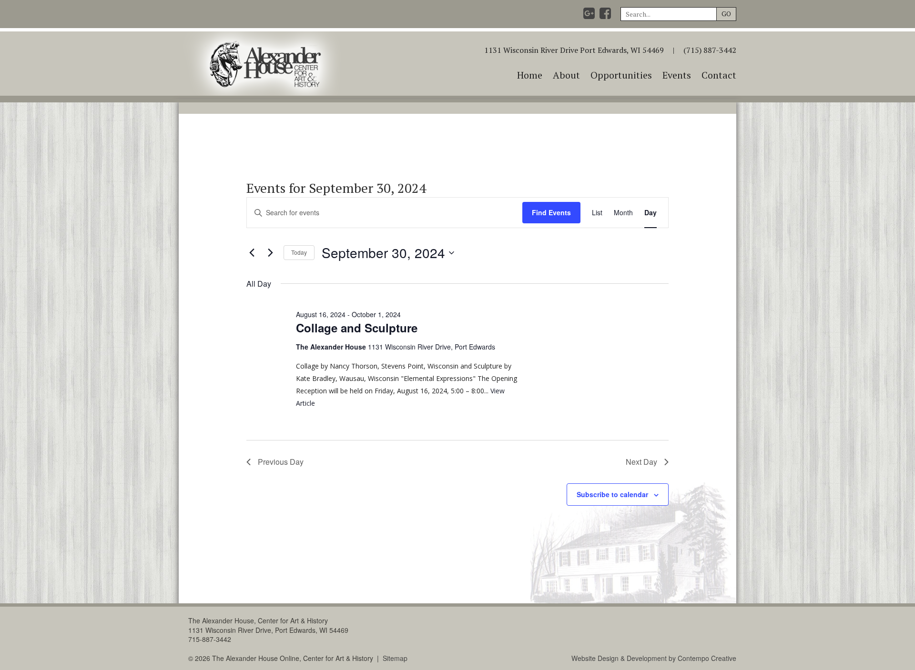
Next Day (641, 461)
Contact (719, 75)
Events (676, 75)
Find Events (551, 212)
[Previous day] (252, 253)
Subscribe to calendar (612, 494)
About (566, 75)
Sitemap (395, 658)
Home (529, 75)
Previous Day (281, 461)
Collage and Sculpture (356, 328)
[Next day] (270, 253)
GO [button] (726, 13)
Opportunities (621, 75)
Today (299, 252)
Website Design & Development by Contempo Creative (653, 658)
